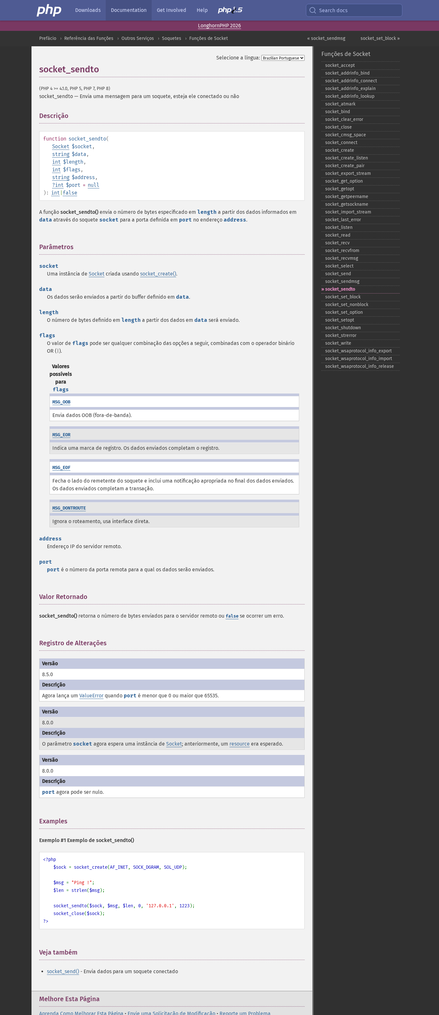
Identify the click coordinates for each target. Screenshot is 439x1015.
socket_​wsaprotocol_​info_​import (358, 358)
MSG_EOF (61, 467)
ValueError (91, 696)
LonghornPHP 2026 (219, 26)
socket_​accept (340, 65)
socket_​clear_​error (344, 119)
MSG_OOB (61, 402)
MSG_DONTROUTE (69, 508)
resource (239, 744)
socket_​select (339, 266)
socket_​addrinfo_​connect (351, 81)
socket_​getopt (339, 189)
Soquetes (171, 38)
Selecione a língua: (238, 58)
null (93, 185)
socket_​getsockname (346, 204)
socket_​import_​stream (348, 212)
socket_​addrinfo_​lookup (349, 96)
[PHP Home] (49, 10)
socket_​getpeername (346, 196)
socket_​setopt (339, 320)
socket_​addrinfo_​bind (347, 73)
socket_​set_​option (344, 312)
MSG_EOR (61, 435)
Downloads (88, 10)
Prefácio (47, 38)
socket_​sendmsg (342, 281)
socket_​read (337, 235)
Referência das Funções (88, 38)
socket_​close (338, 127)
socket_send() (63, 971)
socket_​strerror (340, 335)
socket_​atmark (340, 104)
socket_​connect (341, 142)
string (60, 154)
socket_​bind (337, 111)
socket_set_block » (380, 38)
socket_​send (338, 273)
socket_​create (339, 150)
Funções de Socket (208, 38)
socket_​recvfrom (342, 250)
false (70, 193)
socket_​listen (339, 227)
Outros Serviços (137, 38)
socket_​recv (337, 243)
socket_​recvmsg (341, 258)
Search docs (333, 10)
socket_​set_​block (343, 297)
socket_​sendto (340, 289)
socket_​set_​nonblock (346, 304)
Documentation (129, 10)
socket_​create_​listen (346, 158)
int (56, 162)
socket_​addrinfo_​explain (350, 88)
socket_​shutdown (343, 328)
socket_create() (158, 274)
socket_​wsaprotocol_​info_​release (359, 366)
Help (202, 10)
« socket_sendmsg (326, 38)
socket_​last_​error (343, 219)
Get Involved (171, 10)
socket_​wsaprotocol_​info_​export (358, 351)
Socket (60, 146)
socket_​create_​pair (344, 165)
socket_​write (338, 343)
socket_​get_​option (344, 181)
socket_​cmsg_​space (345, 135)
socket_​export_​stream (348, 173)
